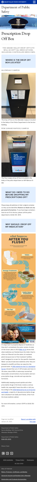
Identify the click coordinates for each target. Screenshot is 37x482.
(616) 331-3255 (6, 439)
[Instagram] (8, 453)
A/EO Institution (8, 460)
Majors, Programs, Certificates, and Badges (14, 472)
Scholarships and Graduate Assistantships (13, 479)
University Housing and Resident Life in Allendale (15, 475)
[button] (34, 2)
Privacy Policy (20, 460)
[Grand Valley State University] (13, 3)
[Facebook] (3, 453)
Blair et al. (23, 349)
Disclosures (30, 460)
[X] (12, 453)
